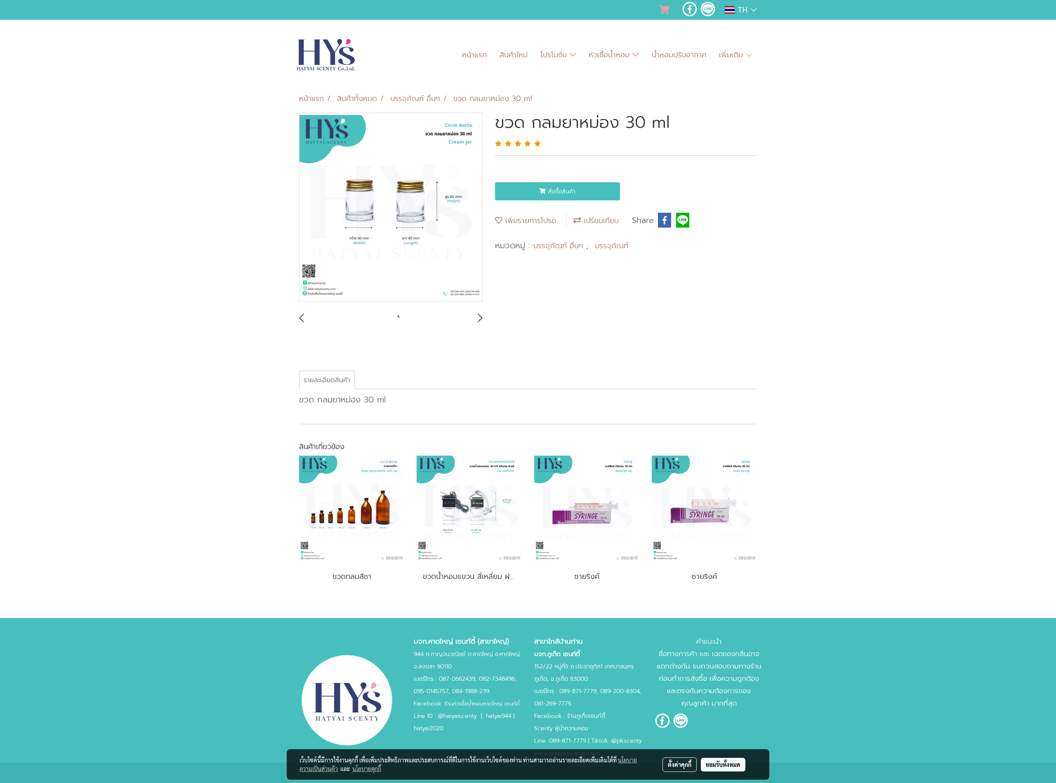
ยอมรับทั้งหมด (723, 764)
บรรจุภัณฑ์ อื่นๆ (559, 246)
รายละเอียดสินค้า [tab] (327, 380)
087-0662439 (457, 679)
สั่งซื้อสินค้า (560, 191)
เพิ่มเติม (732, 55)
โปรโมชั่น (555, 55)
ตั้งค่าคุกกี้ (679, 764)
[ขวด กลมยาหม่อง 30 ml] (390, 207)
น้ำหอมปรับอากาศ (679, 55)
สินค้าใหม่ (514, 55)
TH (742, 10)
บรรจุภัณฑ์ (611, 246)
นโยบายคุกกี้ (366, 768)
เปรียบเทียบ (600, 220)
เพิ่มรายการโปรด (529, 220)
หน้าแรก (474, 55)
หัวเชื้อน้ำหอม (610, 55)
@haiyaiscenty (457, 716)
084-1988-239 (470, 691)
